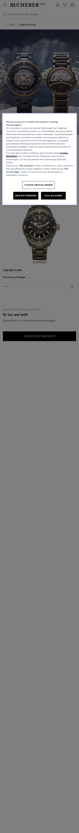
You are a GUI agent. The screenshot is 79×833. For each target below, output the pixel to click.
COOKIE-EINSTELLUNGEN (38, 184)
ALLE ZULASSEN (53, 195)
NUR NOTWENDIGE (25, 195)
